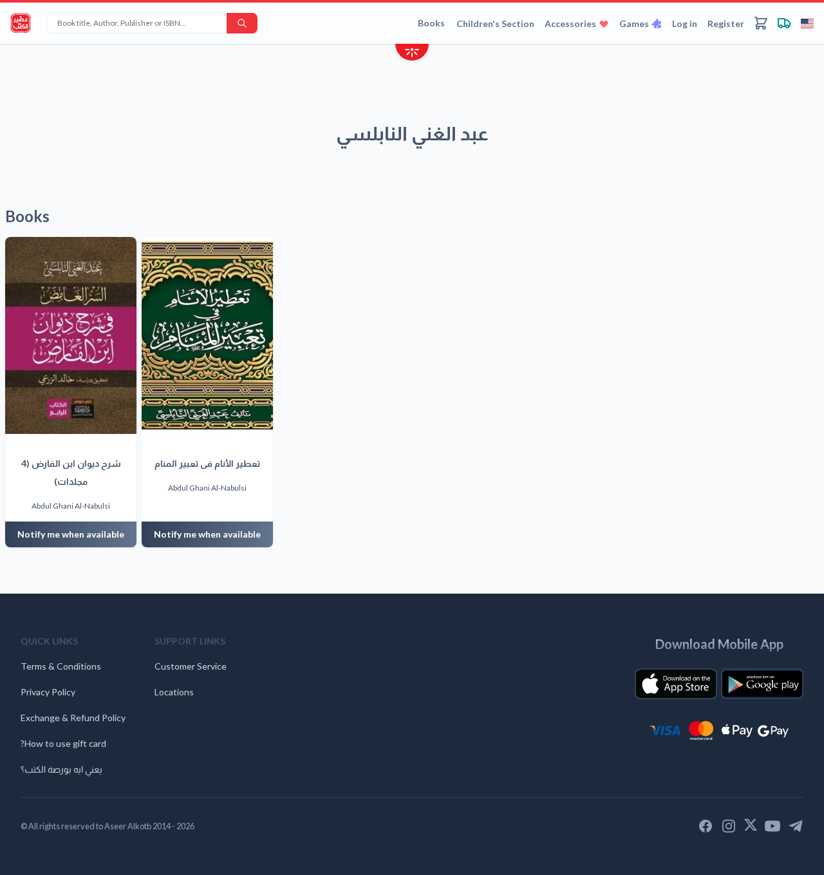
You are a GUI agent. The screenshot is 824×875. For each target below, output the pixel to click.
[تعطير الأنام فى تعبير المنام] (207, 335)
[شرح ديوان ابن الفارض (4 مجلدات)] (70, 335)
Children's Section (495, 23)
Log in (684, 23)
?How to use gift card (63, 743)
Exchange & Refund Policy (73, 717)
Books (431, 22)
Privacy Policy (48, 691)
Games (634, 23)
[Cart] (761, 23)
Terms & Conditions (61, 666)
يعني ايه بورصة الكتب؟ (61, 769)
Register (725, 23)
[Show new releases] (412, 54)
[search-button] (242, 23)
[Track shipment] (784, 23)
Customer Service (190, 666)
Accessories (570, 23)
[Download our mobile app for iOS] (676, 683)
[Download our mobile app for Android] (762, 683)
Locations (174, 691)
